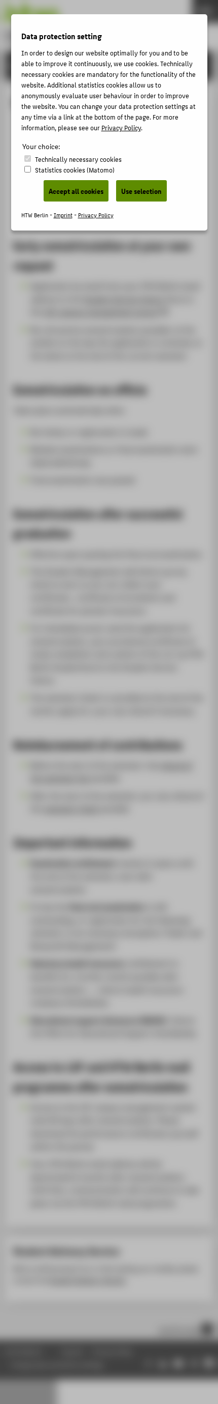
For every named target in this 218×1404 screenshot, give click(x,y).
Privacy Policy (121, 127)
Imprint (63, 215)
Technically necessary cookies (78, 159)
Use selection (141, 190)
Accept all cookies (76, 190)
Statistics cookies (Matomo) (75, 169)
